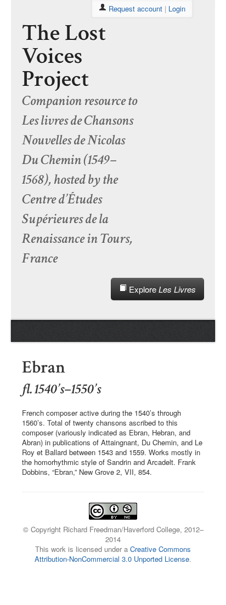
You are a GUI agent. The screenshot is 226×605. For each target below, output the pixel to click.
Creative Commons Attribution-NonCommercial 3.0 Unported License (113, 554)
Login (176, 8)
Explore (161, 289)
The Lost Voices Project (64, 56)
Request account (135, 8)
